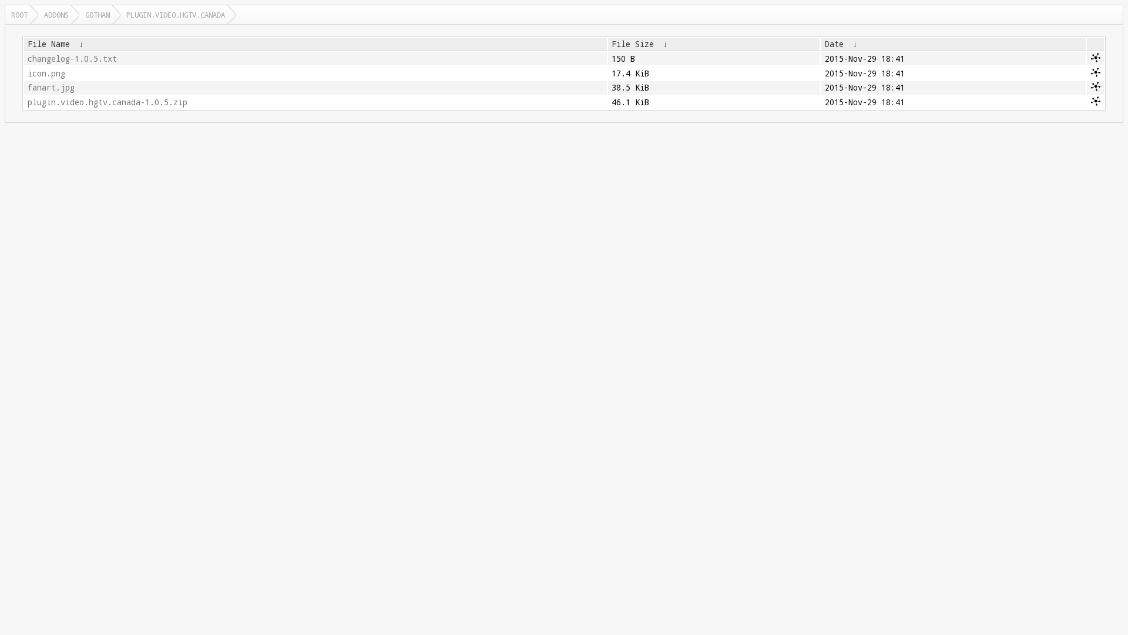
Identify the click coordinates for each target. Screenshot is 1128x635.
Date (834, 44)
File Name (49, 44)
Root (19, 14)
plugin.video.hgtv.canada (175, 14)
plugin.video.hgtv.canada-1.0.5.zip (107, 102)
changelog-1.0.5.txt (72, 59)
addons (56, 14)
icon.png (46, 73)
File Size (633, 44)
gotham (97, 14)
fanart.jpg (51, 87)
